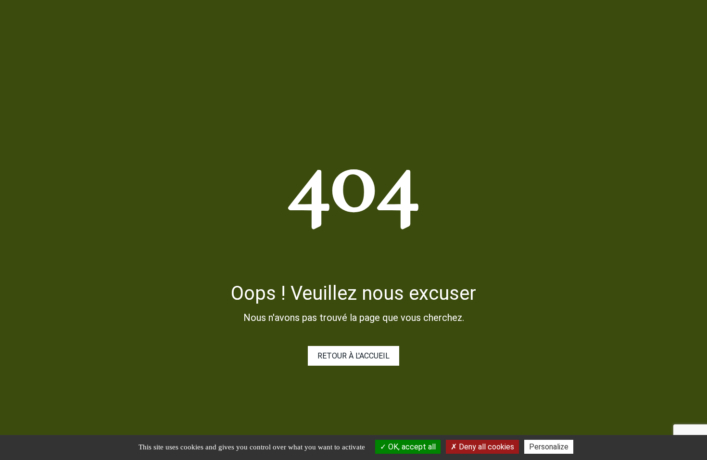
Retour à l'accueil (353, 355)
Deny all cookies (485, 446)
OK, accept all (411, 446)
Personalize (548, 446)
